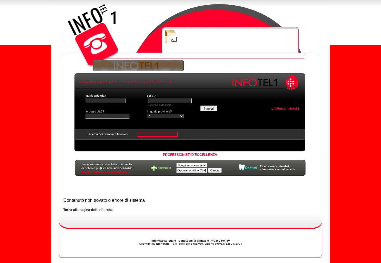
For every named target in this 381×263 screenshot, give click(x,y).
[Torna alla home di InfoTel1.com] (190, 29)
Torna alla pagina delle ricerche (88, 210)
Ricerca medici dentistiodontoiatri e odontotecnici (277, 168)
